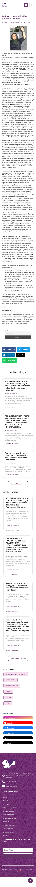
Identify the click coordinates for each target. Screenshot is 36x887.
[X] (5, 738)
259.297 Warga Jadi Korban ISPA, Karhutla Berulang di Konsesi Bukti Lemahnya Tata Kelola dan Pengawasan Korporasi (17, 385)
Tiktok (9, 743)
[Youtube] (5, 723)
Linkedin (10, 733)
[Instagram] (5, 718)
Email (6, 330)
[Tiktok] (5, 743)
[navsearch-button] (24, 5)
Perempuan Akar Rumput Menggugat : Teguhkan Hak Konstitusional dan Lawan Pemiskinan (16, 456)
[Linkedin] (5, 733)
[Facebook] (5, 728)
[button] (9, 349)
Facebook (11, 728)
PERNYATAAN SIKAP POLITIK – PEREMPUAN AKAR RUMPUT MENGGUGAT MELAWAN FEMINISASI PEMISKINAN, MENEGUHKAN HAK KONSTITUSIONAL (18, 421)
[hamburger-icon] (32, 5)
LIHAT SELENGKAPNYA (11, 407)
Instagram (11, 718)
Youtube (10, 723)
